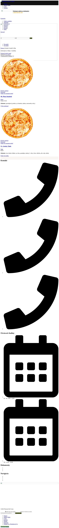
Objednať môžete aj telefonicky (21, 11)
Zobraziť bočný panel (6, 53)
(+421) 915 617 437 (18, 12)
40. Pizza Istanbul (6, 96)
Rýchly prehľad (4, 90)
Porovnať (6, 522)
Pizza (2, 99)
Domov (3, 48)
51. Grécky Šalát (6, 146)
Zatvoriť (3, 32)
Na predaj (6, 44)
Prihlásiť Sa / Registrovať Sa (11, 524)
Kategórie (3, 18)
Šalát (2, 149)
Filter (31, 38)
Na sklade (6, 45)
